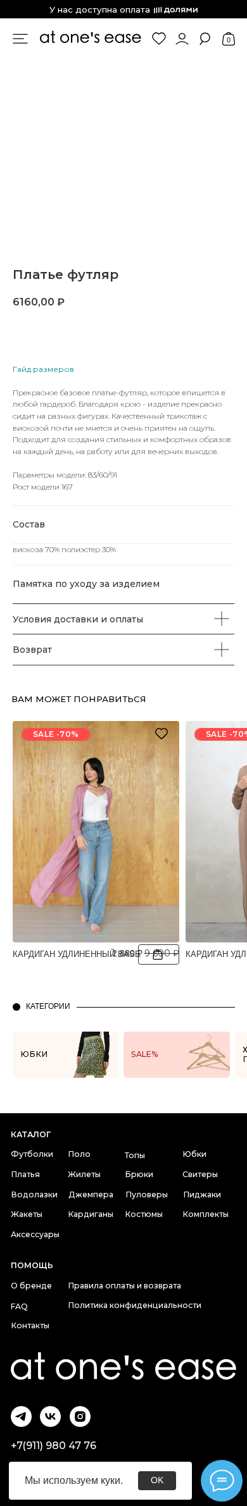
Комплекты (205, 1214)
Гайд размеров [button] (43, 369)
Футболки (32, 1154)
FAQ (19, 1306)
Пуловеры (146, 1194)
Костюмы (144, 1214)
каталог (31, 1134)
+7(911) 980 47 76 (53, 1446)
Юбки (194, 1154)
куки (110, 1480)
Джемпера (90, 1194)
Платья (25, 1174)
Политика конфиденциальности (134, 1305)
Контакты (30, 1325)
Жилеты (84, 1174)
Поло (79, 1154)
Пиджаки (202, 1194)
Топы (135, 1155)
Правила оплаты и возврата (124, 1285)
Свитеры (200, 1174)
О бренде (31, 1285)
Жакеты (26, 1214)
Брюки (139, 1174)
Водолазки (34, 1194)
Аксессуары (35, 1234)
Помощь (32, 1265)
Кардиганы (90, 1214)
